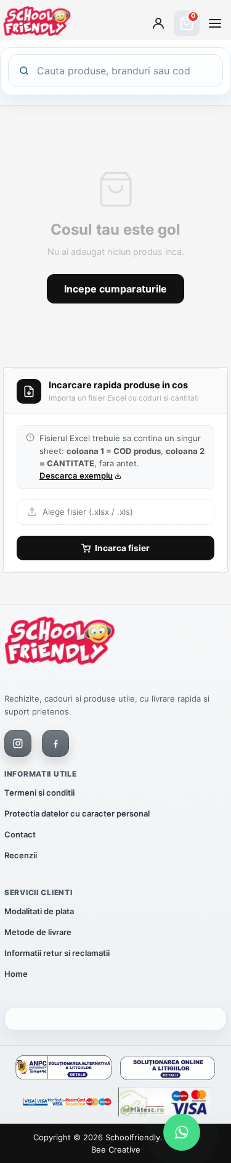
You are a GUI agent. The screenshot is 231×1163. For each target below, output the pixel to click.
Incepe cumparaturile (115, 289)
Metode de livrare (37, 932)
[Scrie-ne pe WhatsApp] (181, 1132)
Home (16, 974)
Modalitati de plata (39, 911)
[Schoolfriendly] (59, 643)
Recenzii (20, 855)
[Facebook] (55, 743)
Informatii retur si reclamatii (57, 953)
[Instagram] (17, 743)
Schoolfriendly (132, 1137)
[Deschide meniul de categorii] (215, 23)
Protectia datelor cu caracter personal (77, 813)
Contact (20, 834)
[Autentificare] (158, 23)
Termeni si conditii (39, 792)
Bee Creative (115, 1149)
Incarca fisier (122, 548)
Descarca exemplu (76, 475)
